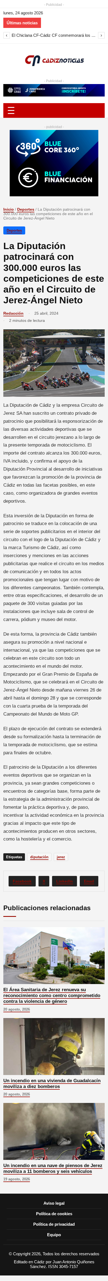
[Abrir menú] (54, 110)
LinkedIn (64, 881)
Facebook (22, 881)
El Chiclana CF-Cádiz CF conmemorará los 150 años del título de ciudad (54, 35)
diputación (39, 857)
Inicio (8, 209)
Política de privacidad (54, 1224)
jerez (61, 857)
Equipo (54, 1234)
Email (89, 881)
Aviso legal (54, 1203)
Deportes (25, 209)
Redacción (13, 313)
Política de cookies (54, 1213)
